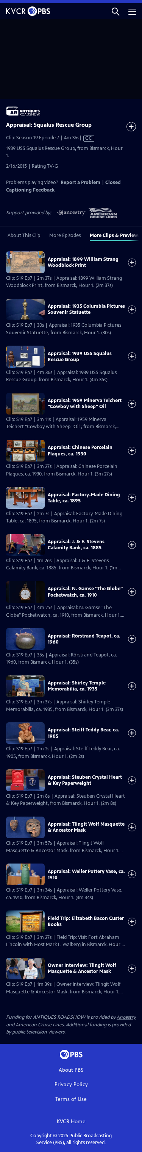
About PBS (71, 1070)
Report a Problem (80, 182)
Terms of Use (71, 1099)
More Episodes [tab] (65, 235)
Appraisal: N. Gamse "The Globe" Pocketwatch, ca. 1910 (85, 592)
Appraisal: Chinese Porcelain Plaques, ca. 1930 (80, 450)
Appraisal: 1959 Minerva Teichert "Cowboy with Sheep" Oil (85, 404)
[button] (115, 11)
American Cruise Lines (40, 1025)
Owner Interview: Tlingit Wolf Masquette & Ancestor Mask (82, 968)
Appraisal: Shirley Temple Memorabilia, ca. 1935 (77, 686)
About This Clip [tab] (24, 235)
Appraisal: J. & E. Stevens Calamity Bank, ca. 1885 (76, 545)
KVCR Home (71, 1121)
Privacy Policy (71, 1084)
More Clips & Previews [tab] (115, 235)
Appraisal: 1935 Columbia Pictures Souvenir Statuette (86, 309)
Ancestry (126, 1017)
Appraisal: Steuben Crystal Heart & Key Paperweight (85, 780)
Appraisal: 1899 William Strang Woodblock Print (83, 262)
